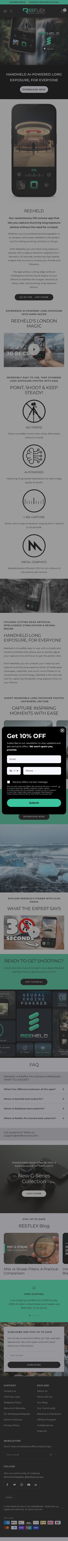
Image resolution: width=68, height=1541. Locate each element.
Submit (34, 802)
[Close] (62, 730)
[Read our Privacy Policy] (59, 787)
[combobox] (14, 771)
